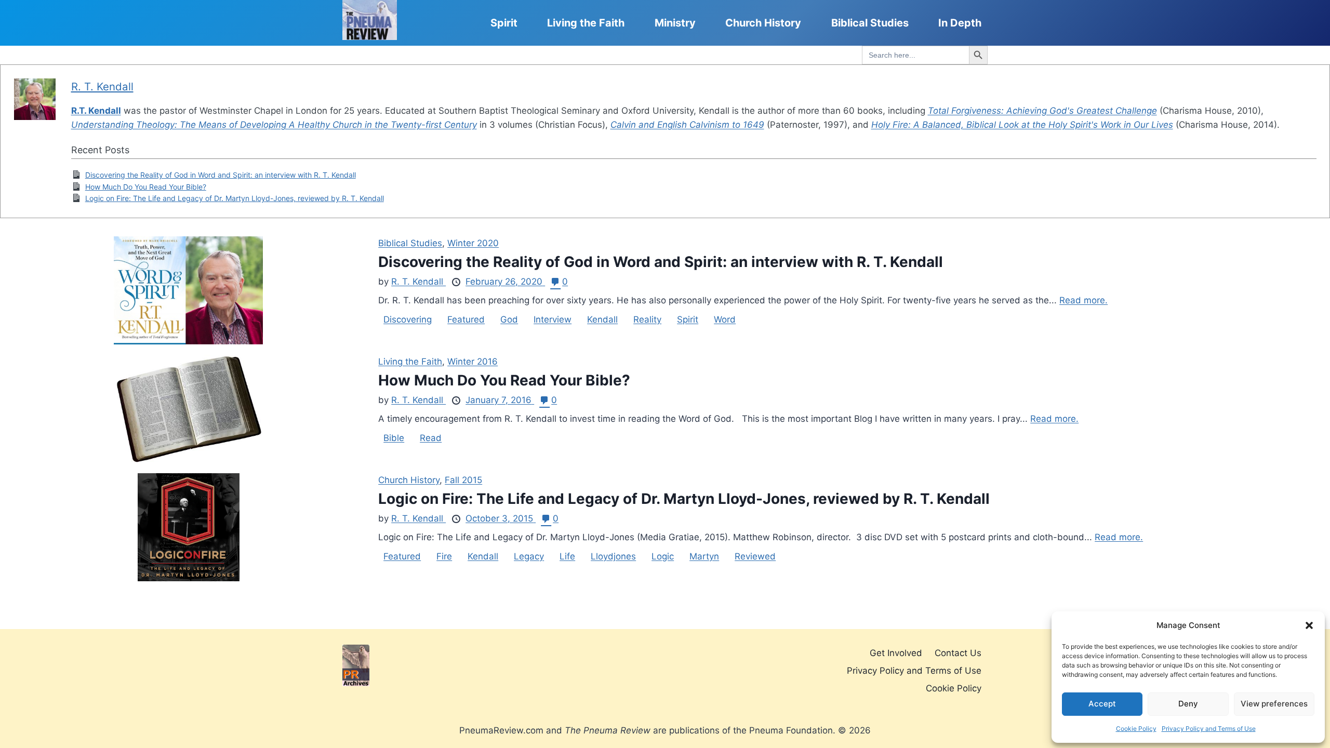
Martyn (704, 556)
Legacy (529, 556)
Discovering (407, 319)
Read (431, 438)
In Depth (959, 23)
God (509, 319)
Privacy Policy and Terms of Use (1209, 728)
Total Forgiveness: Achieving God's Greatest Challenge (1042, 110)
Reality (647, 319)
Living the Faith (585, 23)
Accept (1102, 704)
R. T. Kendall (102, 86)
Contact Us (958, 653)
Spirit (503, 23)
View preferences (1274, 704)
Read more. (1083, 300)
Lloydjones (613, 556)
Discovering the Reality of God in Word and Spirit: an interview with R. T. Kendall (220, 174)
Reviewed (755, 556)
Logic (662, 556)
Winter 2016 (472, 361)
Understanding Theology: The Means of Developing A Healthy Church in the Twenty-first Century (274, 124)
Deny (1188, 704)
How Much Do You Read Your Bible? (145, 186)
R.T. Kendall (96, 110)
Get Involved (896, 653)
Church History (763, 23)
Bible (393, 438)
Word (725, 319)
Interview (552, 319)
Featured (466, 319)
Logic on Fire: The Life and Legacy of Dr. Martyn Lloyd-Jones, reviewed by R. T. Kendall (234, 198)
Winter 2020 (473, 243)
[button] (1309, 625)
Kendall (602, 319)
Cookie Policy (1136, 728)
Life (567, 556)
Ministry (675, 23)
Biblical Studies (870, 23)
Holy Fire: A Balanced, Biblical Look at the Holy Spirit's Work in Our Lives (1022, 124)
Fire (444, 556)
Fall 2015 (463, 480)
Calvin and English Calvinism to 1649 (687, 124)
